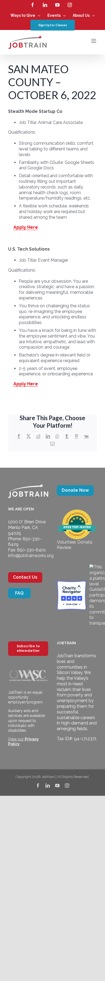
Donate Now (75, 490)
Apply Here (25, 227)
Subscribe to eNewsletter (28, 648)
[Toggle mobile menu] (94, 41)
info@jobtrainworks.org (31, 555)
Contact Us (25, 577)
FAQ (19, 593)
